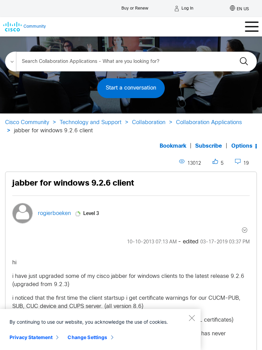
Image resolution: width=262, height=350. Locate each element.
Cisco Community (27, 122)
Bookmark (173, 146)
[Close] (191, 317)
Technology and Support (90, 122)
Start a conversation (131, 88)
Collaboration (148, 122)
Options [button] (241, 146)
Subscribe (208, 146)
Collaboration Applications (209, 122)
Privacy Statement (31, 337)
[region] (100, 329)
